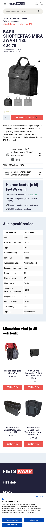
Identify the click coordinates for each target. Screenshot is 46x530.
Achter (26, 253)
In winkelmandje (25, 117)
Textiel (26, 258)
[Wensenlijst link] (31, 3)
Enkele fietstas (30, 312)
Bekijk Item (12, 387)
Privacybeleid (39, 496)
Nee (25, 268)
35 (25, 273)
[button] (39, 61)
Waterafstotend (30, 263)
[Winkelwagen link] (41, 3)
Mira (25, 248)
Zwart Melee (29, 232)
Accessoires (15, 18)
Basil (26, 237)
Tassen (25, 18)
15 (25, 296)
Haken (26, 290)
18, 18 (26, 301)
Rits (25, 307)
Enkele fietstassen (11, 21)
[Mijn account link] (36, 3)
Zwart (26, 243)
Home (5, 18)
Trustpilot (33, 195)
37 (25, 278)
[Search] (39, 11)
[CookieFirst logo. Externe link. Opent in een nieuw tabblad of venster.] (3, 499)
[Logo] (17, 3)
